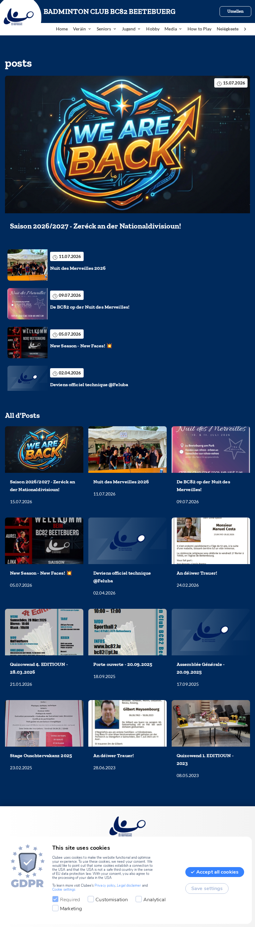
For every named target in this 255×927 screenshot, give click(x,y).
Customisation (111, 900)
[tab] (64, 29)
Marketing (71, 909)
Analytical (154, 900)
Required (70, 900)
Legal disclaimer (129, 885)
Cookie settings (63, 889)
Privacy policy (105, 885)
